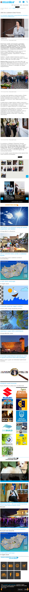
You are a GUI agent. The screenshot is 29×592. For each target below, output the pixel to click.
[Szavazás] (24, 567)
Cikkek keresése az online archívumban (9, 558)
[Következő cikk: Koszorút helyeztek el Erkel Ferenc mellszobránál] (1, 589)
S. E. (10, 8)
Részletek (20, 589)
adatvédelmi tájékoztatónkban (9, 584)
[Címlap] (3, 567)
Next (27, 478)
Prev (2, 478)
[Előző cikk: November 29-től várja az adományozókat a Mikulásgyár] (28, 589)
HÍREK (14, 8)
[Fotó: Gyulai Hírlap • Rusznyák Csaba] (3, 171)
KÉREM (26, 589)
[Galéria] (10, 567)
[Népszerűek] (17, 567)
